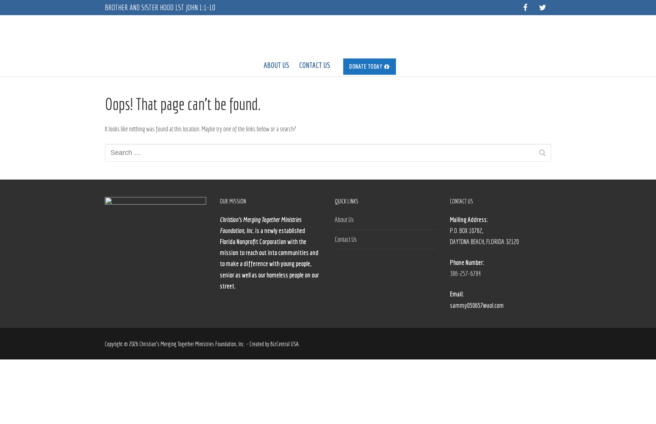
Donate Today (365, 66)
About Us (344, 220)
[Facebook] (525, 7)
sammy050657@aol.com (477, 305)
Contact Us (346, 239)
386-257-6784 (465, 273)
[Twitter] (542, 7)
